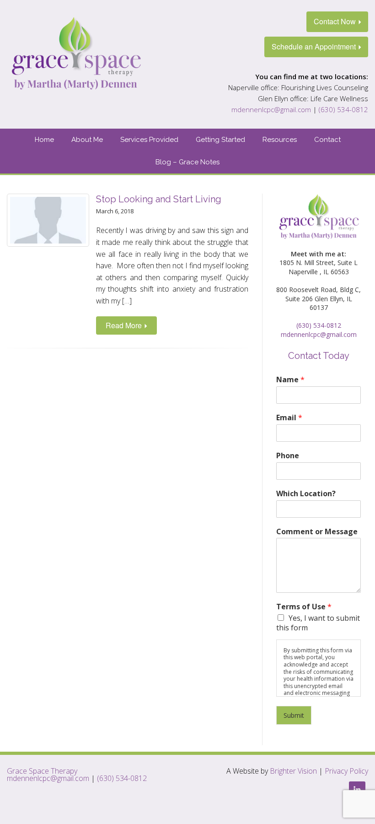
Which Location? (306, 494)
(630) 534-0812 (343, 109)
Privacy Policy (346, 771)
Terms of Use (304, 607)
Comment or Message (317, 532)
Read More (124, 325)
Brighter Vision (293, 771)
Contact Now (335, 21)
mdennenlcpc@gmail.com (271, 109)
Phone (287, 456)
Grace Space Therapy (42, 771)
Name (290, 380)
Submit (294, 715)
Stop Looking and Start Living (158, 199)
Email (289, 418)
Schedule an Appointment (314, 46)
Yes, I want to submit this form (318, 623)
